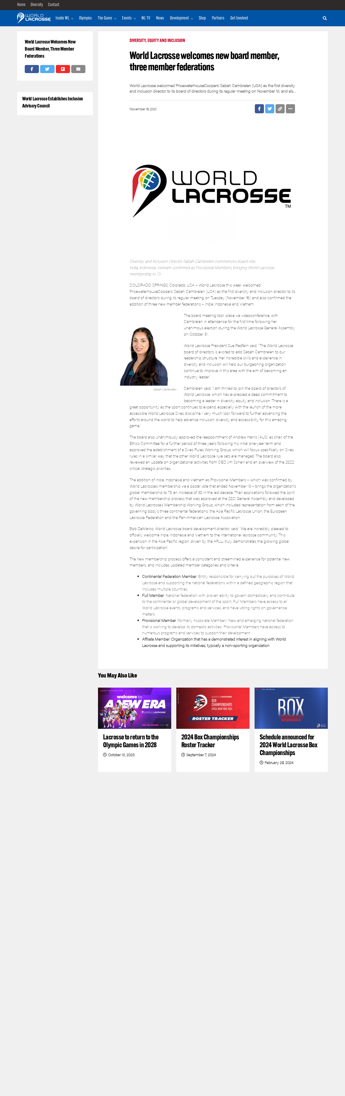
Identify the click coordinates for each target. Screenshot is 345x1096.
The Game (105, 18)
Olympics (85, 18)
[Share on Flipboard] (63, 69)
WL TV (145, 18)
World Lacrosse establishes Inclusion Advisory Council (52, 103)
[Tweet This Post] (47, 69)
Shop (202, 18)
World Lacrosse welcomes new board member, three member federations (50, 49)
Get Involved (239, 18)
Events (127, 18)
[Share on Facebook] (32, 69)
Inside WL (62, 18)
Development (179, 18)
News (160, 18)
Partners (218, 18)
